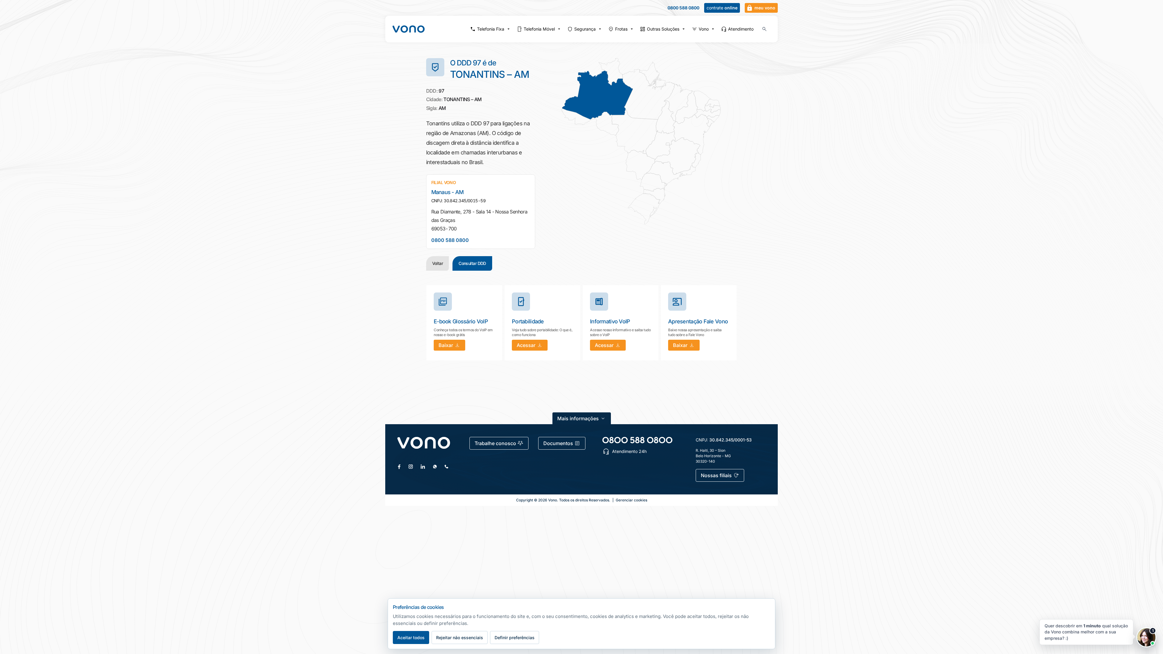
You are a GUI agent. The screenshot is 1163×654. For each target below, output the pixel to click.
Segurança (585, 28)
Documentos (558, 443)
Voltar (437, 263)
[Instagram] (410, 466)
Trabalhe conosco (495, 443)
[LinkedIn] (423, 466)
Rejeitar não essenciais (459, 637)
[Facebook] (399, 467)
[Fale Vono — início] (409, 29)
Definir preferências (515, 637)
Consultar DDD (472, 263)
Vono (704, 28)
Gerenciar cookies (631, 500)
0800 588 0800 (683, 8)
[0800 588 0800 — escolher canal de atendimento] (637, 440)
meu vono (764, 7)
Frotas (621, 28)
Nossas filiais (716, 475)
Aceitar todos (411, 637)
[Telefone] (446, 466)
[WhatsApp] (434, 466)
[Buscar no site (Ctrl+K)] (764, 29)
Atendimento (741, 28)
